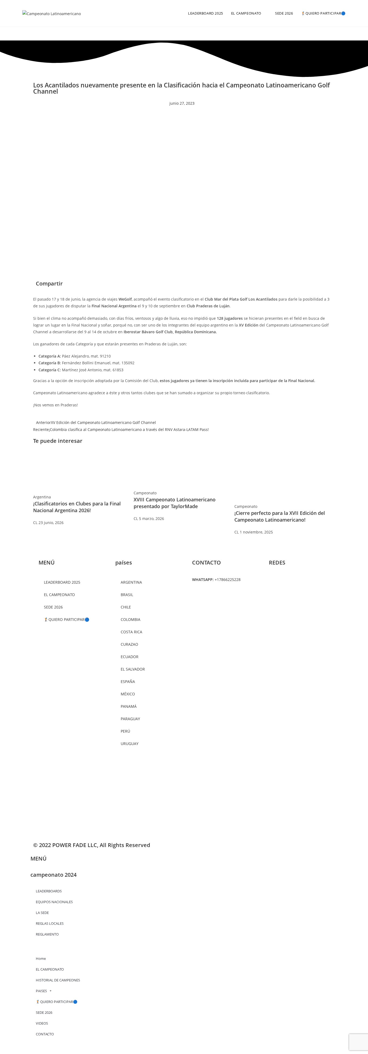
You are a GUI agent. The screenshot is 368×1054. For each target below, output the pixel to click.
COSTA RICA (131, 631)
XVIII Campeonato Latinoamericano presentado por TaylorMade (175, 502)
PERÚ (125, 731)
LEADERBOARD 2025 (62, 582)
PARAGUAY (130, 718)
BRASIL (127, 594)
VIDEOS (42, 1023)
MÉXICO (128, 693)
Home (41, 958)
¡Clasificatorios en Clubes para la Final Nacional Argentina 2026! (77, 507)
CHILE (126, 607)
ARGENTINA (131, 582)
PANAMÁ (129, 706)
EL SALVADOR (133, 669)
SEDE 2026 (53, 607)
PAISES (41, 990)
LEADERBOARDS (49, 891)
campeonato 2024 (53, 874)
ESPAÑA (128, 681)
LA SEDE (42, 912)
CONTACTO (45, 1034)
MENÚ (38, 858)
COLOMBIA (130, 619)
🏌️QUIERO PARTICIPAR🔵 (66, 619)
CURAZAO (129, 644)
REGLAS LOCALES (50, 923)
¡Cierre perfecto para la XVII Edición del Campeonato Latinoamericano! (279, 516)
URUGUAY (129, 743)
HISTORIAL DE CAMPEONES (58, 980)
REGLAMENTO (47, 934)
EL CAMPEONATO (50, 969)
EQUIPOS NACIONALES (54, 901)
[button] (188, 284)
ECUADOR (129, 656)
